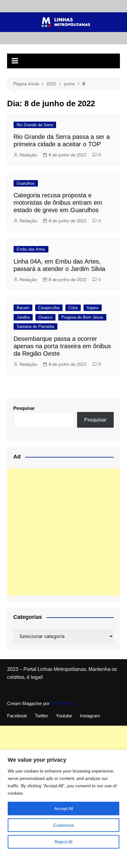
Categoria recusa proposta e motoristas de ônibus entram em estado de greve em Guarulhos (58, 202)
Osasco (45, 317)
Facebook (17, 715)
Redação (28, 154)
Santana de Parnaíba (35, 326)
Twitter (41, 715)
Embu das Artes (31, 249)
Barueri (23, 307)
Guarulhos (26, 183)
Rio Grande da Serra (35, 125)
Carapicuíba (48, 307)
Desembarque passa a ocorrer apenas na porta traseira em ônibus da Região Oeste (62, 346)
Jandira (23, 317)
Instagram (90, 715)
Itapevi (93, 307)
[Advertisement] (63, 532)
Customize (63, 825)
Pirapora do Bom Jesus (82, 317)
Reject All (63, 841)
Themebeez (63, 703)
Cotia (73, 307)
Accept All (63, 808)
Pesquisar (24, 408)
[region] (63, 802)
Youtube (64, 715)
